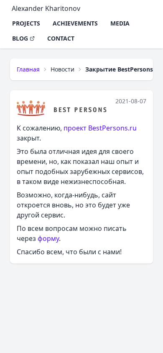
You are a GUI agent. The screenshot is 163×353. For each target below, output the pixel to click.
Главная (28, 69)
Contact (60, 38)
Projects (26, 23)
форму (48, 238)
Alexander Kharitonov (46, 8)
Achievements (75, 23)
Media (120, 23)
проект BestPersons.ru (100, 128)
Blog (20, 38)
